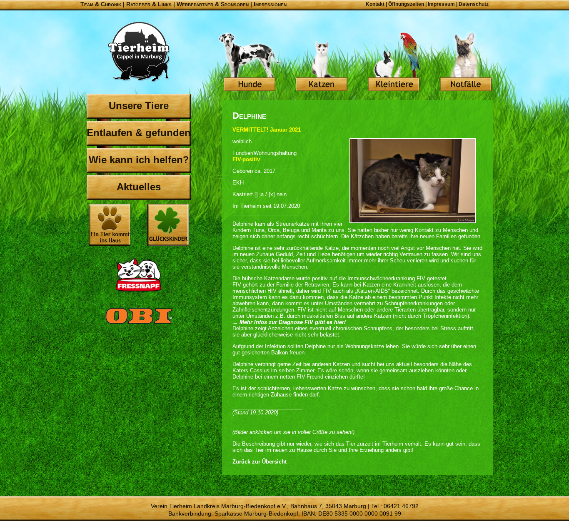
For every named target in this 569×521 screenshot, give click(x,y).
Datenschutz (474, 4)
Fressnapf (139, 275)
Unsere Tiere (139, 105)
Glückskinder (168, 226)
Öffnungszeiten (406, 4)
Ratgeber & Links (149, 4)
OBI (139, 325)
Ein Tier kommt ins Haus (109, 225)
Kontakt (375, 4)
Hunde (249, 62)
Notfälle (465, 62)
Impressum (441, 4)
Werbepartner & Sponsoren (213, 4)
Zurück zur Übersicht (259, 462)
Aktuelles (139, 186)
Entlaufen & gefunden (139, 132)
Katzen (321, 62)
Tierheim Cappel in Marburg (138, 52)
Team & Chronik (100, 4)
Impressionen (270, 4)
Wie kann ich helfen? (139, 159)
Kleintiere (393, 62)
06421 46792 (401, 506)
